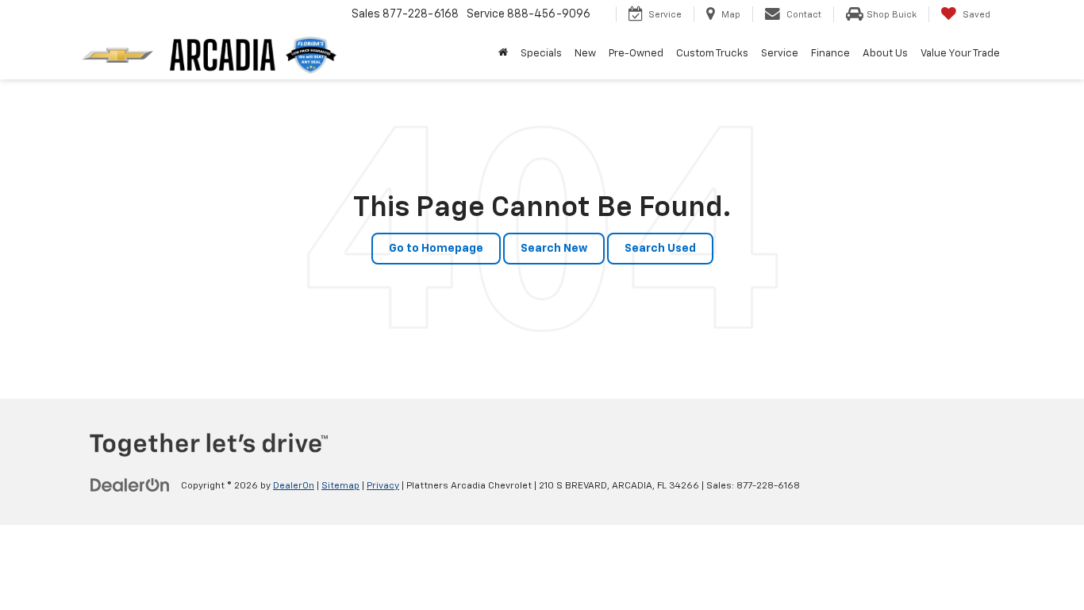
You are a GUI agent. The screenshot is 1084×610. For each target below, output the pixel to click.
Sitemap (340, 486)
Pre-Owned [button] (636, 53)
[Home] (503, 54)
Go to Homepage (436, 248)
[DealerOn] (130, 485)
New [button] (585, 53)
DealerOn (293, 486)
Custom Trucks (712, 53)
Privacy (383, 486)
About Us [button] (885, 53)
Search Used (660, 248)
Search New (554, 248)
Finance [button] (830, 53)
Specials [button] (541, 53)
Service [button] (779, 53)
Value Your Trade (960, 53)
